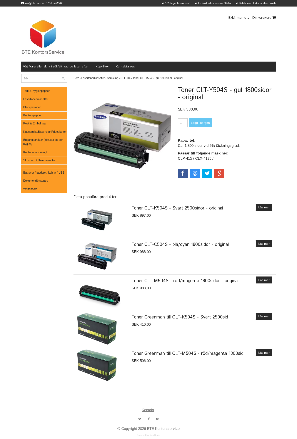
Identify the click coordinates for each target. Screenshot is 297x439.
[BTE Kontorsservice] (43, 37)
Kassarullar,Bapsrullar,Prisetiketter (45, 131)
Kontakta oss (125, 66)
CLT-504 (126, 78)
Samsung (113, 78)
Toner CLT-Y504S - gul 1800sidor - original (158, 78)
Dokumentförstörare (35, 180)
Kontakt (148, 410)
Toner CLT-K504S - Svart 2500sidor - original (177, 208)
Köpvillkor (102, 66)
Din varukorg (262, 17)
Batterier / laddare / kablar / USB (43, 172)
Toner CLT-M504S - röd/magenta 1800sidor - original (185, 281)
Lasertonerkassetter (35, 99)
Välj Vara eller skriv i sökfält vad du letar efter (56, 66)
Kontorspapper (32, 115)
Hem (77, 78)
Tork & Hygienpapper (36, 90)
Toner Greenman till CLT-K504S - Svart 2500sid (180, 317)
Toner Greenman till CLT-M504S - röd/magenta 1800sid (188, 353)
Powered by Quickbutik (148, 435)
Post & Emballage (34, 123)
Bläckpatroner (32, 107)
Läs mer (264, 207)
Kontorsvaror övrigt (35, 152)
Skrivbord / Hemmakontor (39, 160)
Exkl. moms (237, 17)
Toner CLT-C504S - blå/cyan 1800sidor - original (180, 244)
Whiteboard (30, 189)
